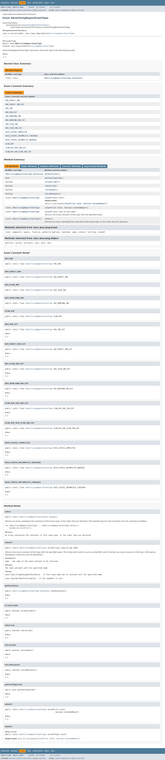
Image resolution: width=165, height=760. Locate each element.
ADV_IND (9, 108)
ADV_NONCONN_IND (13, 116)
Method (42, 10)
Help (53, 3)
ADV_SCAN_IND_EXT (13, 128)
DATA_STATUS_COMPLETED (16, 132)
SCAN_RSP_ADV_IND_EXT (15, 148)
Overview (5, 3)
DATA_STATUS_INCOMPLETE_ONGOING (20, 140)
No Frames (40, 7)
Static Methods (29, 166)
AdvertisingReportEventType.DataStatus (63, 78)
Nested (12, 10)
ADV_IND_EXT (11, 112)
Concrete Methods (71, 166)
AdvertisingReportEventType (35, 25)
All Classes (55, 7)
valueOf (48, 198)
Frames (31, 7)
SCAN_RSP (9, 144)
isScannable (50, 190)
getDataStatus (51, 174)
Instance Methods (49, 166)
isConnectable (51, 182)
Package (14, 3)
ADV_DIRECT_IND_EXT (14, 104)
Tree (29, 3)
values (48, 219)
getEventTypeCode (53, 178)
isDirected (50, 186)
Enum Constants (24, 10)
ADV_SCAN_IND (11, 124)
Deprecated (38, 3)
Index (46, 3)
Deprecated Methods (95, 166)
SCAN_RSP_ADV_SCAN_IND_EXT (18, 152)
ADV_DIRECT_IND (12, 100)
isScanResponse (52, 194)
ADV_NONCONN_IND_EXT (15, 120)
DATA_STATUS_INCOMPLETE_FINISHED (21, 136)
